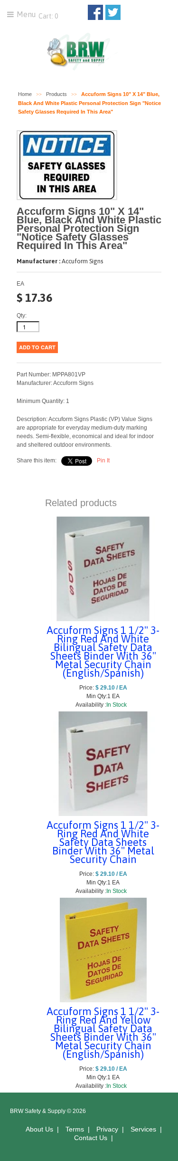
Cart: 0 (47, 16)
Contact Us (90, 1138)
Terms (75, 1129)
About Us (39, 1129)
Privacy (107, 1129)
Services (143, 1129)
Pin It (103, 460)
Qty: (22, 315)
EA (20, 283)
